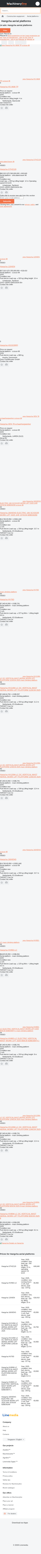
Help (4, 1430)
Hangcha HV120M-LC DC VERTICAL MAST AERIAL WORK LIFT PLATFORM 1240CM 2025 (20, 776)
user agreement (6, 206)
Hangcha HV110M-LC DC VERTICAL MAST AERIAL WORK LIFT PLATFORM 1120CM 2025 (20, 689)
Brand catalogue (9, 1488)
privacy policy (30, 204)
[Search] (37, 10)
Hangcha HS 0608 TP (9, 87)
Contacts (6, 1434)
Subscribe (7, 201)
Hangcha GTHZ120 (8, 169)
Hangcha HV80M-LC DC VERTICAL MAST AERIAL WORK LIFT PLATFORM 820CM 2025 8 (20, 1216)
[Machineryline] (2, 16)
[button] (37, 3)
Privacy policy (8, 1476)
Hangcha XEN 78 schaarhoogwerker (15, 424)
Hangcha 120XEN (7, 267)
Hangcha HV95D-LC (8, 950)
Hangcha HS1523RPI (9, 345)
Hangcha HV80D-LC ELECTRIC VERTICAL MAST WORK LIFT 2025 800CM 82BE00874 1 (19, 1039)
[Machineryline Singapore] (16, 3)
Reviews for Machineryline (12, 1484)
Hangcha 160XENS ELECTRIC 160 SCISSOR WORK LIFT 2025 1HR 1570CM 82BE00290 (19, 514)
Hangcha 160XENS (8, 859)
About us (6, 1426)
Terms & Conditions (10, 1472)
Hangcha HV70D (7, 599)
